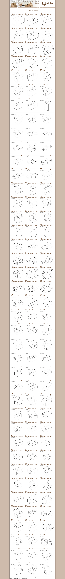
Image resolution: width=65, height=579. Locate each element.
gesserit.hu (11, 578)
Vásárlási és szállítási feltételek (37, 7)
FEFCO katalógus (32, 576)
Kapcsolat (46, 7)
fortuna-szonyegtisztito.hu (23, 578)
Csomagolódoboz (35, 577)
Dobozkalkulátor (27, 7)
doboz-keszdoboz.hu (16, 578)
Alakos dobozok (29, 577)
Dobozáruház (20, 7)
